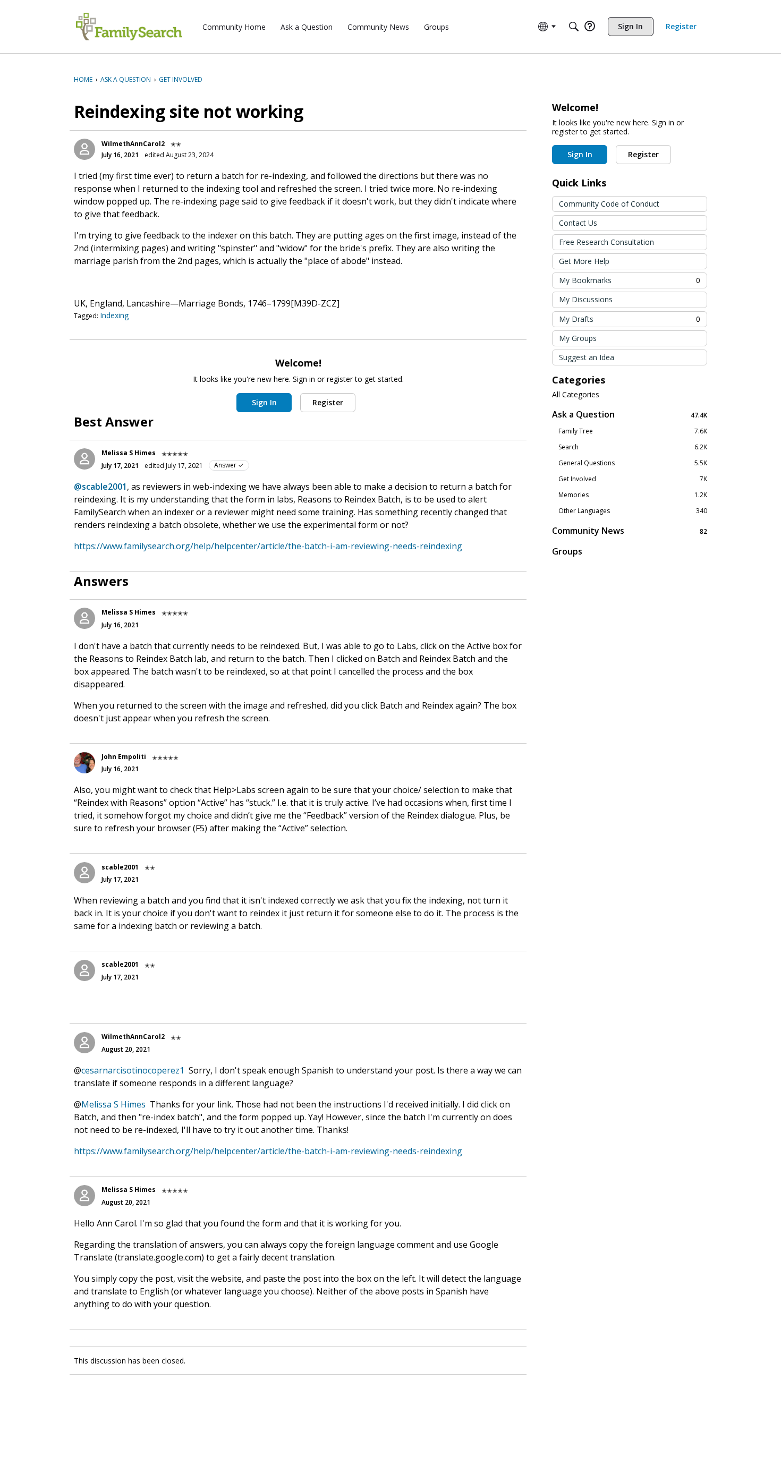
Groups (567, 551)
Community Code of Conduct (609, 204)
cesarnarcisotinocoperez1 (132, 1070)
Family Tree (632, 431)
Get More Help (584, 261)
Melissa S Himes (128, 452)
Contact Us (578, 223)
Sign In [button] (264, 402)
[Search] (573, 26)
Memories (632, 495)
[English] (129, 26)
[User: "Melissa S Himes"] (84, 459)
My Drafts (629, 319)
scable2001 (120, 867)
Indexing (114, 315)
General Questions (632, 463)
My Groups (578, 338)
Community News (629, 530)
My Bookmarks (629, 280)
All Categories (575, 394)
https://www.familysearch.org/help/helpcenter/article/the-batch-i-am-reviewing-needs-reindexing (268, 546)
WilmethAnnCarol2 (133, 143)
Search (632, 447)
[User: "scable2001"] (84, 872)
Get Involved (632, 479)
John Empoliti (123, 756)
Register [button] (327, 402)
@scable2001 (100, 486)
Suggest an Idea (586, 357)
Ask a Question (629, 414)
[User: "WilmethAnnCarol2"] (84, 149)
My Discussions (586, 299)
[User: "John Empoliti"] (84, 762)
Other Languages (632, 511)
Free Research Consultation (606, 242)
